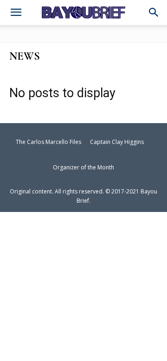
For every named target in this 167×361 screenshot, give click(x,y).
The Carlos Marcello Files (48, 142)
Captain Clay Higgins (117, 142)
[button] (154, 13)
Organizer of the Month (83, 167)
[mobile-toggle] (16, 13)
